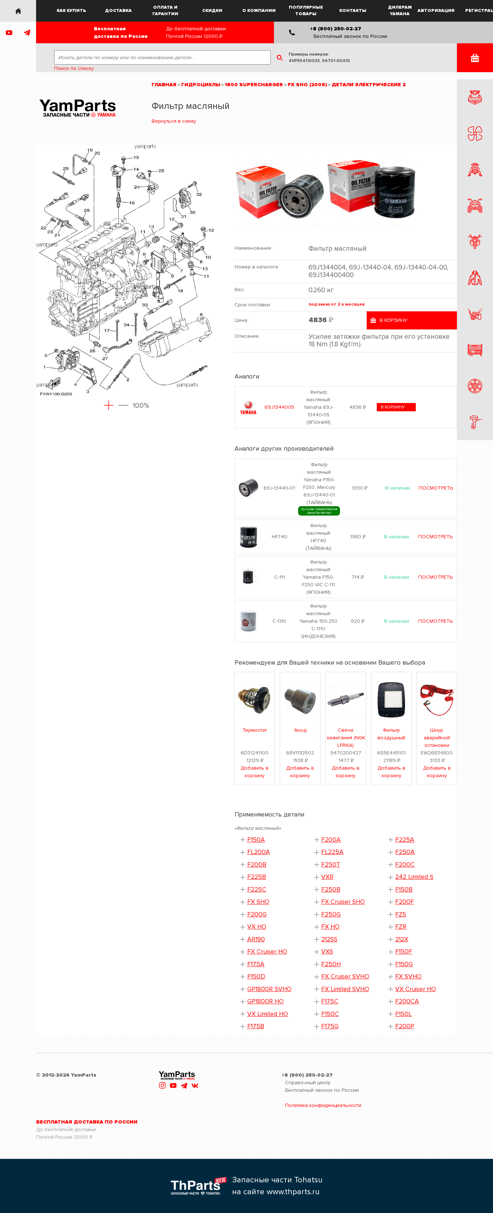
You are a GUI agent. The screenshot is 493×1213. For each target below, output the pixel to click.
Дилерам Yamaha (400, 11)
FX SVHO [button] (408, 976)
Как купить (71, 10)
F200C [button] (405, 864)
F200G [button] (257, 914)
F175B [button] (255, 1026)
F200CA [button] (407, 1001)
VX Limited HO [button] (267, 1014)
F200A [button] (331, 840)
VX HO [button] (256, 926)
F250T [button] (330, 864)
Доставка (118, 10)
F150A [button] (256, 840)
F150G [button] (404, 964)
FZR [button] (400, 926)
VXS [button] (327, 951)
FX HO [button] (330, 926)
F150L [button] (403, 1014)
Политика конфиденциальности (323, 1105)
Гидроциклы (200, 85)
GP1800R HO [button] (265, 1001)
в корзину (393, 407)
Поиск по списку (74, 68)
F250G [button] (331, 914)
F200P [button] (404, 1026)
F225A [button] (404, 840)
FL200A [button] (258, 852)
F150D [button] (256, 976)
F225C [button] (256, 889)
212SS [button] (329, 939)
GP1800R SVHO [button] (269, 989)
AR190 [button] (256, 939)
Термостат (255, 730)
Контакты (352, 10)
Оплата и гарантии (165, 11)
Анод (300, 730)
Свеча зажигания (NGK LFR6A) (345, 737)
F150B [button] (404, 889)
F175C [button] (330, 1001)
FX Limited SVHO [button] (345, 989)
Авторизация (436, 10)
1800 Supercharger (254, 85)
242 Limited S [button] (414, 877)
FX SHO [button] (258, 902)
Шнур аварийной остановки (437, 737)
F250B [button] (330, 889)
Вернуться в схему (174, 121)
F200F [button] (404, 902)
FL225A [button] (332, 852)
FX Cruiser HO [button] (267, 951)
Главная (164, 85)
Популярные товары (306, 11)
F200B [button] (256, 864)
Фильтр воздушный (391, 734)
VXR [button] (327, 877)
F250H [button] (331, 964)
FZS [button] (400, 914)
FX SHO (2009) (307, 85)
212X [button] (401, 939)
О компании (259, 10)
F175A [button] (256, 964)
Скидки (212, 10)
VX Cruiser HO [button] (415, 989)
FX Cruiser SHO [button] (343, 902)
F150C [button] (330, 1014)
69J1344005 (279, 407)
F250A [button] (405, 852)
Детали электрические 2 (369, 85)
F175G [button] (330, 1026)
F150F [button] (403, 951)
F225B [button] (256, 877)
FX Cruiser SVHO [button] (345, 976)
